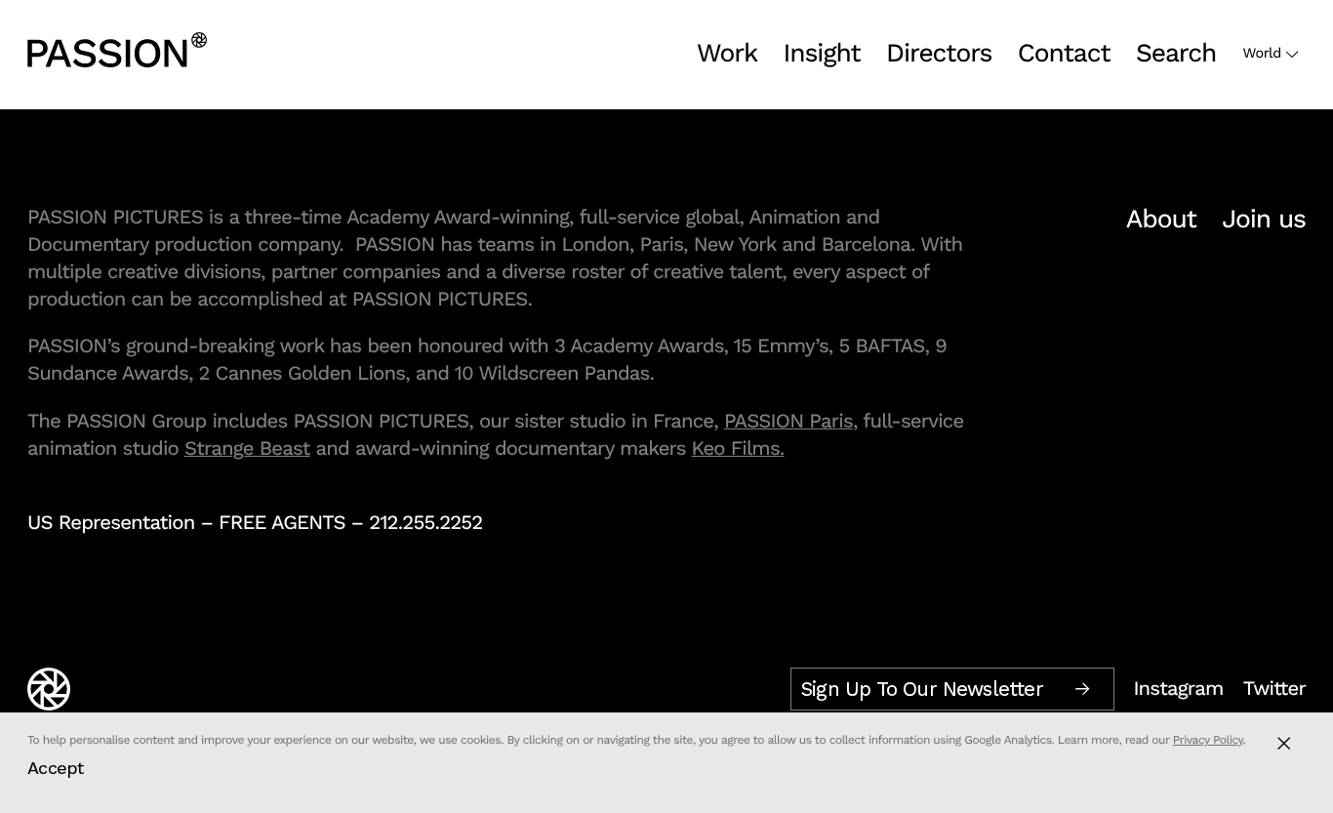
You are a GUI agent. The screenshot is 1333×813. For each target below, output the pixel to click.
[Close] (1284, 743)
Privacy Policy (1208, 740)
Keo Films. (738, 448)
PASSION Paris (788, 420)
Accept (55, 767)
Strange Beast (247, 448)
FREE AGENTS (282, 522)
